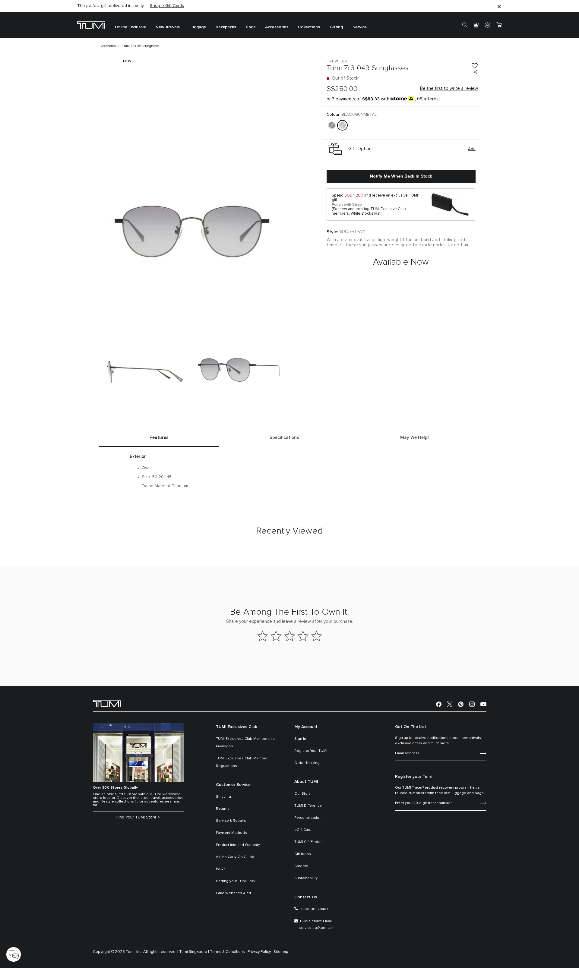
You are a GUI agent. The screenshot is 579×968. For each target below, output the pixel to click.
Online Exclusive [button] (130, 27)
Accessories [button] (276, 27)
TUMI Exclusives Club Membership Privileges (245, 742)
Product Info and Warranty (238, 845)
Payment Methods (231, 833)
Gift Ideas (302, 854)
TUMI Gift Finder (308, 842)
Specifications (284, 437)
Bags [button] (250, 27)
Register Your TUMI (310, 751)
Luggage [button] (197, 27)
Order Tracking (307, 763)
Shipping (223, 797)
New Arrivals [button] (168, 27)
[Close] (499, 6)
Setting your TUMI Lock (235, 881)
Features (159, 437)
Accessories (108, 46)
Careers (301, 866)
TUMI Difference (308, 806)
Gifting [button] (336, 27)
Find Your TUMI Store (136, 817)
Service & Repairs (231, 821)
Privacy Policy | (260, 952)
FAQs (221, 869)
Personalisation (307, 818)
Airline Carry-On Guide (235, 857)
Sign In (300, 739)
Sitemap (281, 952)
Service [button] (360, 27)
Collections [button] (309, 27)
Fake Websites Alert (233, 893)
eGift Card (303, 830)
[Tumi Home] (91, 25)
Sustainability (306, 878)
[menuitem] (130, 25)
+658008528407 (313, 909)
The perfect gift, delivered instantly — (130, 6)
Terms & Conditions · (228, 952)
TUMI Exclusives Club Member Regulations (241, 762)
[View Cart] (499, 25)
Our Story (302, 794)
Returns (222, 809)
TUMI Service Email (315, 921)
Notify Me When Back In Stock (401, 176)
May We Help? (414, 437)
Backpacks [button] (226, 27)
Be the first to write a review (449, 88)
